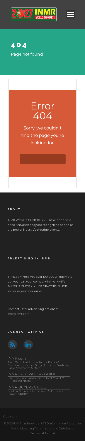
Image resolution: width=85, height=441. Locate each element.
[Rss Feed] (12, 344)
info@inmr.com (18, 313)
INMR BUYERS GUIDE (35, 390)
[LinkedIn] (28, 344)
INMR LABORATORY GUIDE (37, 377)
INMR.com (39, 362)
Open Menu (70, 14)
